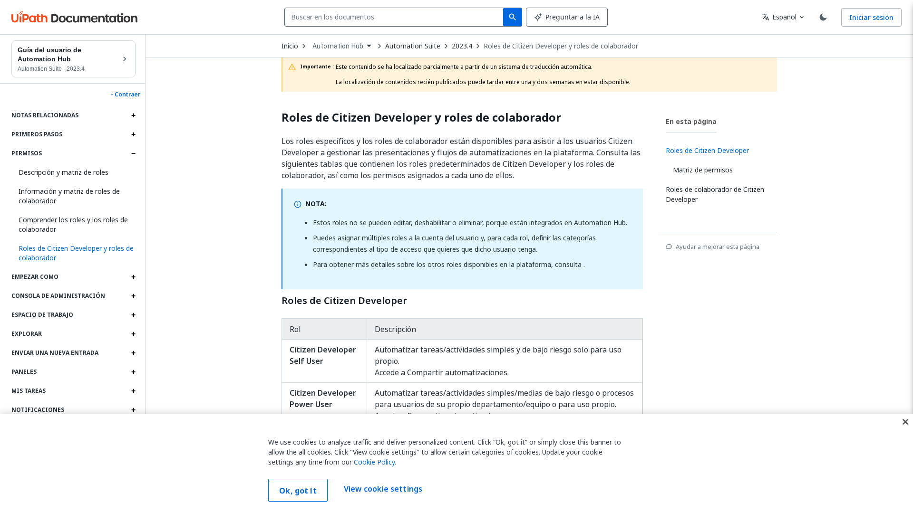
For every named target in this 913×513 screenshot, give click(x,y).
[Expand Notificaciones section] (133, 410)
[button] (73, 253)
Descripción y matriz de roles (63, 172)
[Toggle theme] (823, 17)
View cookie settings (383, 489)
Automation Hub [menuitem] (337, 46)
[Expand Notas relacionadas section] (133, 115)
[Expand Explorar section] (133, 334)
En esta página (691, 121)
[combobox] (396, 17)
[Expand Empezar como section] (133, 277)
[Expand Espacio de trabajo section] (133, 315)
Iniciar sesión (871, 17)
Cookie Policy (374, 462)
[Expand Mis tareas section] (133, 391)
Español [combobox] (779, 17)
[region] (456, 463)
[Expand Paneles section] (133, 372)
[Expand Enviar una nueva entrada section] (133, 353)
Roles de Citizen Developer (344, 300)
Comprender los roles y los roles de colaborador (73, 224)
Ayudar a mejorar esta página (717, 246)
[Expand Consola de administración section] (133, 296)
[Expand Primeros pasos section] (133, 134)
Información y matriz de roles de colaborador (69, 196)
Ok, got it (298, 490)
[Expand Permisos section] (133, 153)
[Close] (905, 422)
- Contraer (125, 94)
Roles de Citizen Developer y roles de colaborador (561, 46)
